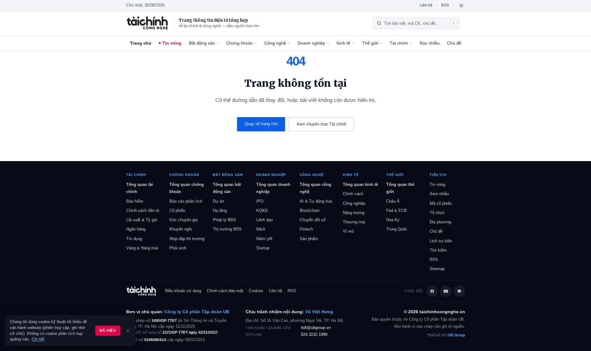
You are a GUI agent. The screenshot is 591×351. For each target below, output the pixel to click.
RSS (445, 5)
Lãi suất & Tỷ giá (141, 219)
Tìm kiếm (438, 250)
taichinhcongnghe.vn (442, 311)
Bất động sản (202, 43)
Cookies (256, 291)
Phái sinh (177, 248)
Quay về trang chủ (261, 123)
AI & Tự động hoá (316, 201)
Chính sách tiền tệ (142, 210)
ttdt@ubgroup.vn (316, 328)
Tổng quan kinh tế (360, 184)
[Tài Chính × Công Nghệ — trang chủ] (147, 23)
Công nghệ (275, 43)
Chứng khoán (239, 43)
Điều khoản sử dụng (183, 291)
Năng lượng (353, 212)
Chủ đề (454, 43)
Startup (262, 248)
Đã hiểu (108, 330)
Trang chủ (140, 43)
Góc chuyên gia (183, 219)
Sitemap (437, 268)
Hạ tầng (220, 210)
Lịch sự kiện (441, 241)
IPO (259, 201)
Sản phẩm (309, 238)
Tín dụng (134, 238)
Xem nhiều (439, 193)
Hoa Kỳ (393, 219)
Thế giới (370, 43)
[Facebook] (432, 291)
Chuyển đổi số (312, 219)
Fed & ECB (396, 210)
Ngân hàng (136, 229)
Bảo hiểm (134, 201)
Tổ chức (437, 212)
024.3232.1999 (314, 334)
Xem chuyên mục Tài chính (321, 124)
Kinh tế (343, 43)
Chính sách (353, 193)
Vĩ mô (348, 231)
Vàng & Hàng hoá (142, 248)
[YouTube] (445, 291)
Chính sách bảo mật (225, 291)
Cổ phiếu (177, 210)
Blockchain (310, 210)
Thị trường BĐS (227, 229)
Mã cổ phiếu (441, 203)
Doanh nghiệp (311, 43)
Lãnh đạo (264, 219)
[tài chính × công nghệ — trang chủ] (141, 291)
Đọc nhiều (430, 43)
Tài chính (399, 43)
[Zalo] (459, 291)
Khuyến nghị (180, 229)
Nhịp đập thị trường (186, 238)
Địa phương (440, 222)
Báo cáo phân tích (185, 201)
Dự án (218, 201)
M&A (260, 229)
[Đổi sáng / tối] (461, 5)
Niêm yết (264, 238)
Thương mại (354, 222)
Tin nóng (171, 43)
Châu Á (393, 201)
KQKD (262, 210)
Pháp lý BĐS (224, 219)
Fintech (306, 229)
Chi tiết (38, 339)
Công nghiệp (354, 203)
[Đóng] (128, 331)
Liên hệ (426, 5)
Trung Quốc (396, 229)
